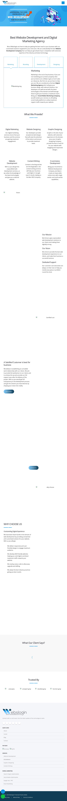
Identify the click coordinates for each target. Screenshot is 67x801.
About (5, 731)
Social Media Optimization (11, 777)
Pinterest (10, 723)
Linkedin (19, 723)
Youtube (13, 723)
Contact (6, 740)
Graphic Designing (9, 762)
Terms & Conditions (28, 797)
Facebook (4, 723)
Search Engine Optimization (11, 774)
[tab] (10, 62)
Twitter (7, 723)
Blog (5, 737)
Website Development (10, 756)
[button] (63, 2)
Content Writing (8, 766)
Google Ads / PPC (8, 780)
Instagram (16, 723)
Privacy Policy (6, 797)
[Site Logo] (9, 2)
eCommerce (7, 759)
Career (5, 734)
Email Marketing (8, 784)
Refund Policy (16, 797)
